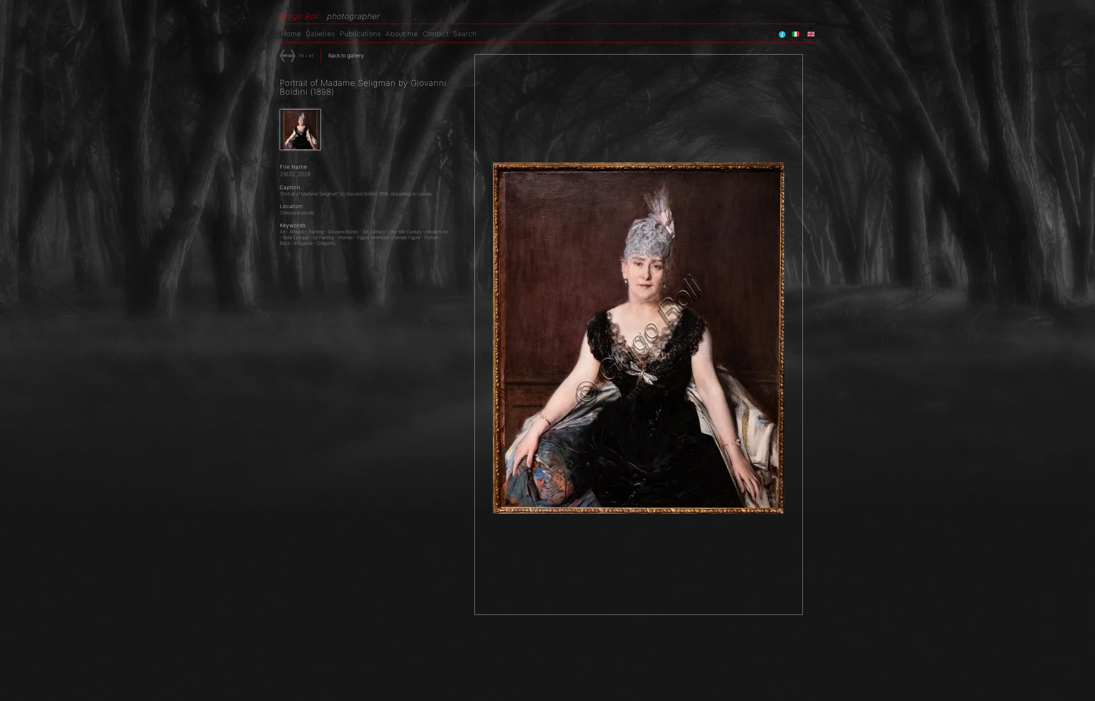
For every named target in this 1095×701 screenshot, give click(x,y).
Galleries (320, 34)
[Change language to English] (811, 34)
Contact (436, 34)
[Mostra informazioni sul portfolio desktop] (782, 34)
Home (291, 34)
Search (465, 34)
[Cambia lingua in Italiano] (795, 34)
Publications (360, 34)
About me (402, 34)
